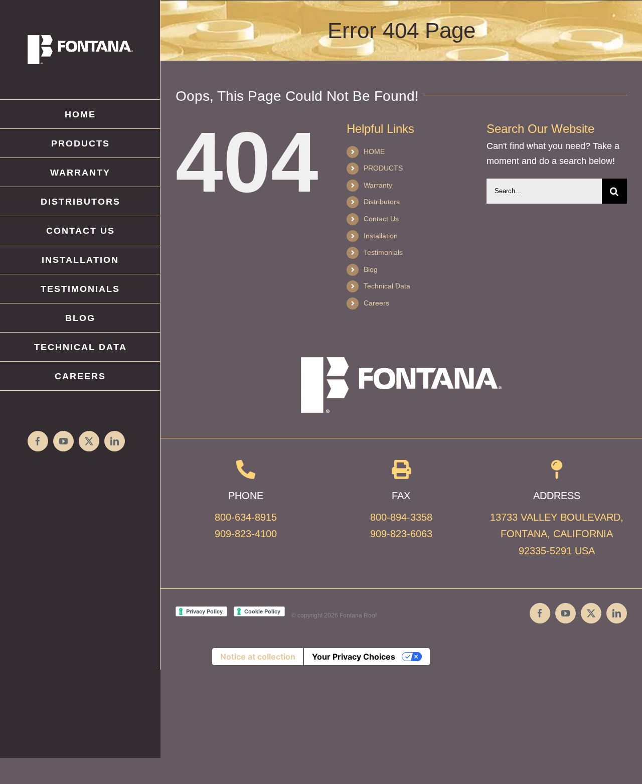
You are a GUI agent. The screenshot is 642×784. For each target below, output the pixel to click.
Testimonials (383, 252)
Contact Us (381, 219)
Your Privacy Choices (353, 657)
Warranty (378, 185)
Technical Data (387, 286)
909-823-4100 (246, 533)
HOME (374, 151)
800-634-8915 (246, 517)
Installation (381, 236)
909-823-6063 (401, 533)
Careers (376, 303)
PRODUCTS (383, 168)
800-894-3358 (401, 517)
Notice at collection (257, 657)
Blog (371, 269)
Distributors (382, 202)
